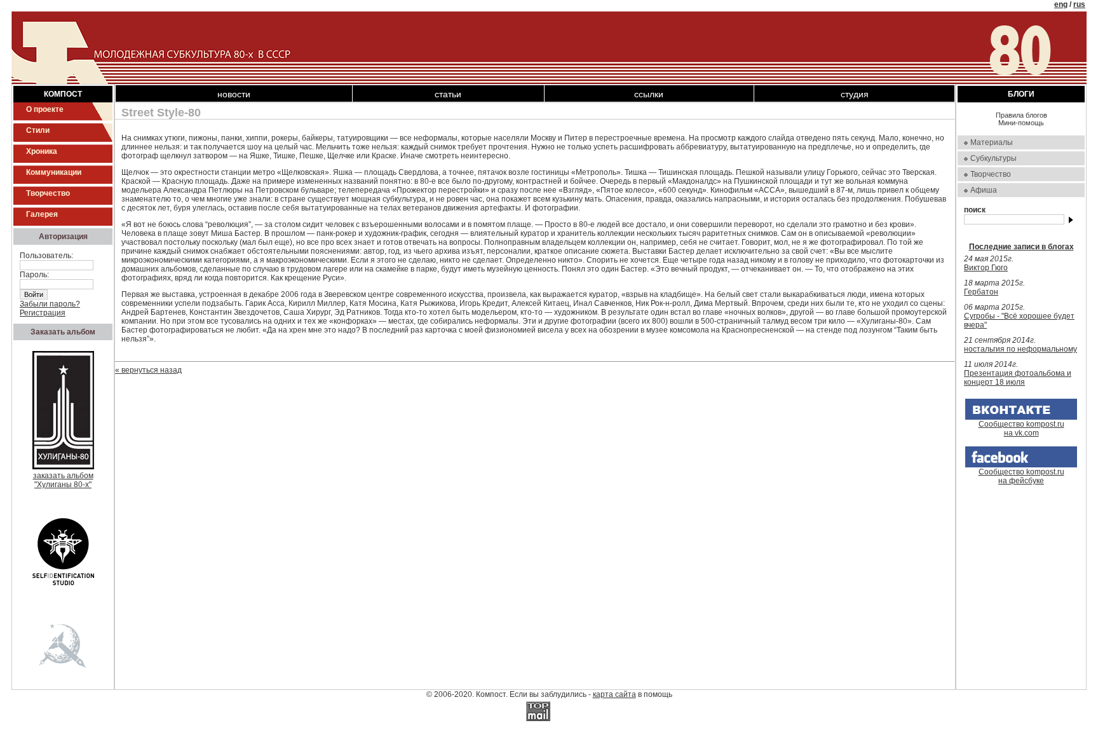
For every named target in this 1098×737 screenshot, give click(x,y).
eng (1061, 4)
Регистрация (42, 312)
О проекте (45, 109)
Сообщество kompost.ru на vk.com (1021, 428)
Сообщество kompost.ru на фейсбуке (1021, 476)
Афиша (983, 190)
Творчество (48, 193)
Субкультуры (993, 158)
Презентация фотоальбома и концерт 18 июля (1017, 378)
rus (1079, 4)
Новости (233, 94)
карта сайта (614, 694)
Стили (38, 130)
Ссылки (648, 94)
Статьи (448, 94)
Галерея (42, 214)
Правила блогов (1021, 115)
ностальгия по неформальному (1020, 349)
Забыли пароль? (50, 304)
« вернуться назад (148, 370)
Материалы (991, 142)
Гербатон (981, 291)
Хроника (41, 151)
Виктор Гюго (986, 267)
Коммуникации (53, 172)
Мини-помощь (1021, 123)
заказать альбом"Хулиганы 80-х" (63, 480)
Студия (855, 94)
